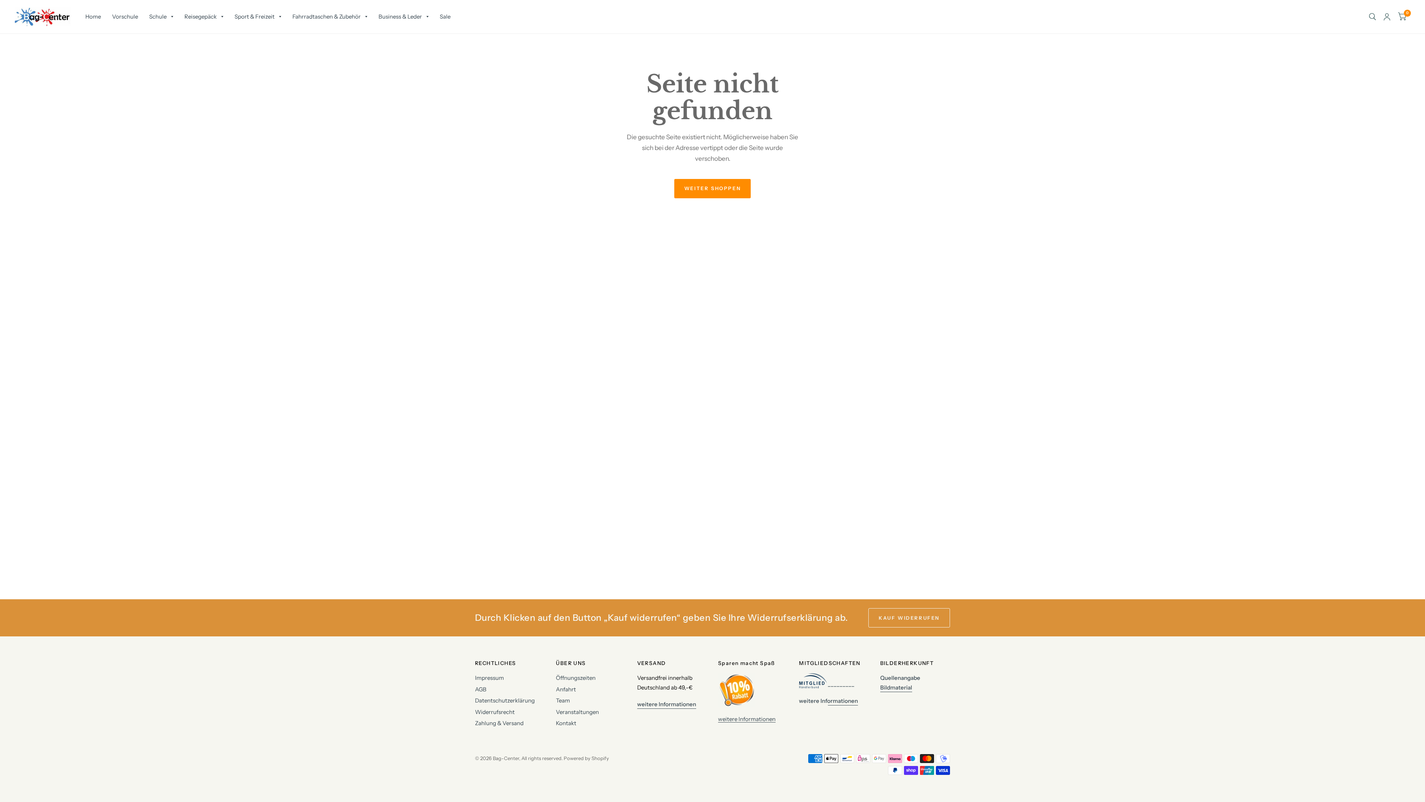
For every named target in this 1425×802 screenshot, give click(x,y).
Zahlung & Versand (499, 723)
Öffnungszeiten (576, 677)
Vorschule (125, 16)
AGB (481, 689)
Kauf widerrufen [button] (909, 618)
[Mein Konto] (1387, 16)
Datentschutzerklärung (505, 700)
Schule (158, 16)
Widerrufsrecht (495, 711)
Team (563, 700)
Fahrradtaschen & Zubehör (326, 16)
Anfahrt (566, 689)
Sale (445, 16)
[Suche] (1372, 16)
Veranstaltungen (577, 711)
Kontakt (566, 723)
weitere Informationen (747, 719)
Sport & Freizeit (255, 16)
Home (93, 16)
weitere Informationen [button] (666, 704)
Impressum (489, 677)
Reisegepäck (200, 16)
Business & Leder (400, 16)
